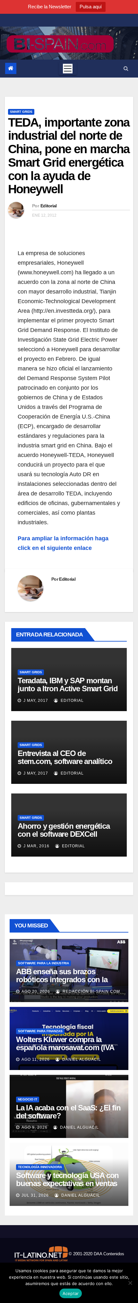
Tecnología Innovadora (40, 1167)
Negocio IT (27, 1099)
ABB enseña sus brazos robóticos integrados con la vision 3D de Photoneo (62, 979)
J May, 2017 (35, 700)
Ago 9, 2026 (34, 1127)
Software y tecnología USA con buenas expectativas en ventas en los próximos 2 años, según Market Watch (67, 1187)
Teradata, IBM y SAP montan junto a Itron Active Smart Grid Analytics (68, 688)
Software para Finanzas (40, 1031)
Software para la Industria (43, 963)
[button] (126, 68)
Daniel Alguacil (81, 1059)
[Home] (10, 68)
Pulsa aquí (91, 6)
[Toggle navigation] (68, 68)
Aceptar (71, 1293)
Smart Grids (21, 111)
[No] (130, 1283)
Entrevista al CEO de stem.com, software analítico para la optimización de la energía (65, 765)
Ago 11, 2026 (36, 1059)
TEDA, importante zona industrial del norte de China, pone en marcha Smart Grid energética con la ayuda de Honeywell (68, 156)
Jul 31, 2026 (35, 1195)
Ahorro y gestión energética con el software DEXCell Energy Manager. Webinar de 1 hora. (68, 838)
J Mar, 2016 (35, 846)
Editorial (48, 205)
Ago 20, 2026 (36, 991)
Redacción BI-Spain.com (90, 991)
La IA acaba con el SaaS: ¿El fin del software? (68, 1111)
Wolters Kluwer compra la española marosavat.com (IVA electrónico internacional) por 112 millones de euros (65, 1051)
